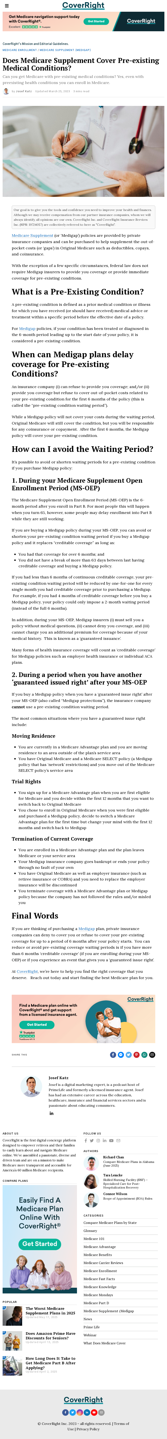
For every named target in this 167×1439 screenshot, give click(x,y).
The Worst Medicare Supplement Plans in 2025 (50, 1311)
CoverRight (27, 971)
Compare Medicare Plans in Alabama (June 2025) (128, 1164)
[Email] (152, 1055)
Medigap (27, 328)
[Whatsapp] (144, 1055)
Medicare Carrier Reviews (103, 1262)
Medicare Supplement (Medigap (109, 1311)
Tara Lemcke (112, 1175)
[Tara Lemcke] (91, 1181)
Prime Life (92, 1327)
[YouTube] (111, 1140)
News (88, 1319)
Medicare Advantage (100, 1246)
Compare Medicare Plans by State (110, 1222)
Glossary (90, 1230)
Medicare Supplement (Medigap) (65, 50)
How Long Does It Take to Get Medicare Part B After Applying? (50, 1363)
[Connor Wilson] (91, 1200)
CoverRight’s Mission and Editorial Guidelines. (36, 44)
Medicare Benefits (98, 1254)
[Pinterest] (137, 1055)
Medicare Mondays (98, 1294)
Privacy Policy (88, 1429)
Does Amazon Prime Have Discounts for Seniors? (50, 1335)
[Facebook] (113, 1055)
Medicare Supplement (32, 235)
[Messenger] (121, 1055)
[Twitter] (129, 1055)
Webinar (90, 1335)
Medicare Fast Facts (99, 1278)
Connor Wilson (115, 1194)
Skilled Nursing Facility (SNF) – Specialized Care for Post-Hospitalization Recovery (125, 1183)
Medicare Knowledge (100, 1286)
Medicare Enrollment (20, 50)
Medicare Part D (96, 1303)
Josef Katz (24, 91)
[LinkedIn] (51, 1113)
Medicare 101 (94, 1238)
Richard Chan (113, 1157)
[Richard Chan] (91, 1163)
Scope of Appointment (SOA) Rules (127, 1198)
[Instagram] (98, 1140)
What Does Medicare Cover (105, 1343)
